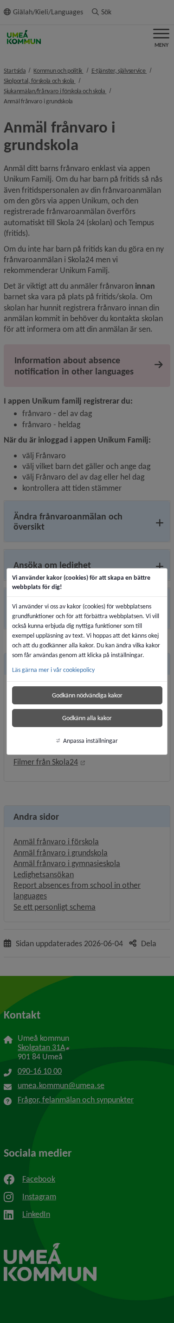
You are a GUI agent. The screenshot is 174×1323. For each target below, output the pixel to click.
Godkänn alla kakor (87, 718)
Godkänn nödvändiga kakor (87, 695)
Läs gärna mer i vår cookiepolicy (53, 670)
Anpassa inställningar (90, 741)
